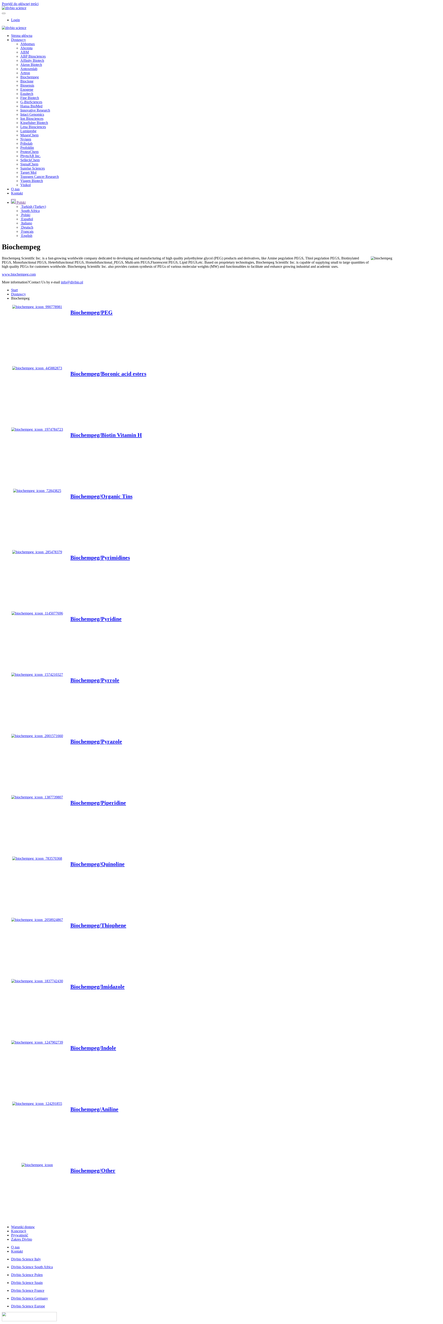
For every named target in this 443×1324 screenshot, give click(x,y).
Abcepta (26, 48)
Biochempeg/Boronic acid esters (108, 374)
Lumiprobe (28, 131)
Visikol (25, 185)
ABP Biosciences (33, 56)
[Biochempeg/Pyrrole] (37, 675)
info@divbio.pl (72, 282)
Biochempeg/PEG (91, 312)
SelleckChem (30, 160)
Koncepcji (18, 1231)
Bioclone (26, 81)
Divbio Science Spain (27, 1283)
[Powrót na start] (14, 8)
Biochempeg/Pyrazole (96, 741)
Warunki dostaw (23, 1227)
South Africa (30, 211)
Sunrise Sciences (32, 168)
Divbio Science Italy (26, 1259)
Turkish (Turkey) (33, 207)
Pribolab (26, 143)
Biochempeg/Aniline (94, 1109)
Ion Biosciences (31, 119)
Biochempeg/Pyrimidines (100, 558)
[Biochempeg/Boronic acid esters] (37, 368)
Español (26, 219)
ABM (24, 52)
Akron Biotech (31, 65)
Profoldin (27, 148)
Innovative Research (35, 110)
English (26, 236)
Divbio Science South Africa (32, 1267)
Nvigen (25, 139)
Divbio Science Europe (28, 1306)
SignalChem (29, 164)
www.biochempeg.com (19, 274)
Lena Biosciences (33, 127)
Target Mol (28, 172)
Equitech (26, 94)
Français (26, 231)
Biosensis (27, 85)
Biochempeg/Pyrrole (94, 680)
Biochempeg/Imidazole (97, 987)
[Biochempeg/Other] (37, 1165)
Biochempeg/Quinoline (97, 864)
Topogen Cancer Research (39, 177)
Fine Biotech (29, 98)
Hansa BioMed (31, 106)
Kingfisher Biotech (34, 123)
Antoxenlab (28, 69)
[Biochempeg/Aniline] (37, 1104)
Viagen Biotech (31, 181)
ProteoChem (29, 152)
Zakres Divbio (21, 1239)
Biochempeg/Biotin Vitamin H (106, 435)
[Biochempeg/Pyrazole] (37, 736)
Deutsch (26, 227)
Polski (25, 215)
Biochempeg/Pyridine (96, 619)
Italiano (26, 223)
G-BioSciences (31, 102)
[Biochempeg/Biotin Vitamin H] (37, 429)
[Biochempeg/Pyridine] (37, 613)
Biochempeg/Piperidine (98, 803)
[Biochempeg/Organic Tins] (37, 491)
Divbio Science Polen (27, 1275)
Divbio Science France (27, 1290)
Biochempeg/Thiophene (98, 925)
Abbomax (27, 44)
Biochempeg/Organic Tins (101, 496)
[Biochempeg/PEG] (37, 307)
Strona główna (21, 36)
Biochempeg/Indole (93, 1048)
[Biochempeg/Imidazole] (37, 981)
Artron (25, 73)
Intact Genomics (32, 114)
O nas (15, 189)
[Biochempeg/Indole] (37, 1042)
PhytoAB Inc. (30, 156)
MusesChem (29, 135)
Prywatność (19, 1235)
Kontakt (17, 193)
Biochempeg (29, 77)
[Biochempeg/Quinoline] (37, 858)
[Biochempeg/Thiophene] (37, 920)
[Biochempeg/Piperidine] (37, 797)
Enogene (26, 89)
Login (15, 20)
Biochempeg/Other (92, 1171)
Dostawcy (18, 40)
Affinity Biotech (32, 60)
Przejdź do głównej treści (20, 4)
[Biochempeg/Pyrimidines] (37, 552)
